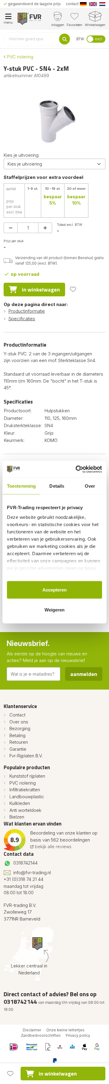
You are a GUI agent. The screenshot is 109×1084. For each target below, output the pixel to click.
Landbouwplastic (26, 796)
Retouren (18, 742)
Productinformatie (26, 311)
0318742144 (25, 863)
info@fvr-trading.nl (32, 872)
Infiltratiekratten (24, 789)
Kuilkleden (19, 803)
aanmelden (83, 674)
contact (72, 4)
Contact (17, 715)
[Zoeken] (64, 39)
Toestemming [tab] (21, 486)
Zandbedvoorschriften (41, 1035)
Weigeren (54, 609)
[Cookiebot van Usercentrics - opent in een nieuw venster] (77, 469)
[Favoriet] (73, 289)
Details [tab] (56, 486)
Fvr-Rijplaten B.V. (26, 756)
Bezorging (19, 728)
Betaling (17, 735)
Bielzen (16, 817)
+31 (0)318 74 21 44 (23, 879)
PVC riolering (19, 57)
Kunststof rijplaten (27, 776)
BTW (80, 39)
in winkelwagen (41, 289)
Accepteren (54, 589)
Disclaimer (32, 1030)
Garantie (17, 749)
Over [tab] (90, 486)
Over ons (18, 722)
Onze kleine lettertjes (65, 1030)
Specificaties (21, 318)
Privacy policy (78, 1035)
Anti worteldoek (25, 810)
